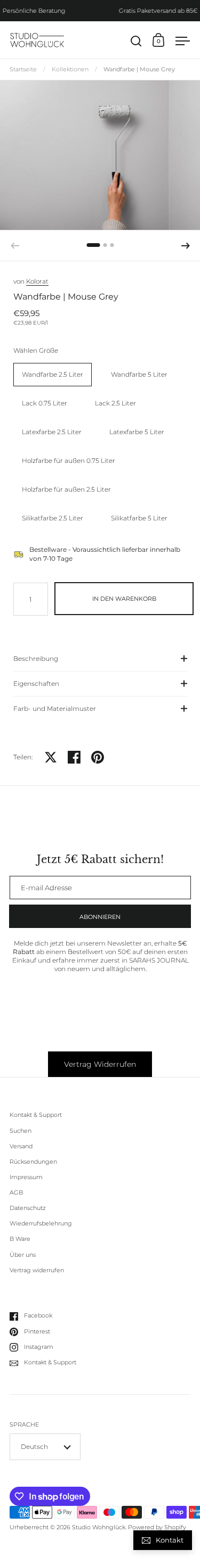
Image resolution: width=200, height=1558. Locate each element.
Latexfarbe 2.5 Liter (52, 432)
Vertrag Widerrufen (100, 1064)
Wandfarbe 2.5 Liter (52, 374)
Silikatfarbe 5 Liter (139, 518)
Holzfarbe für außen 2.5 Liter (66, 489)
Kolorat (37, 281)
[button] (93, 245)
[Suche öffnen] (136, 41)
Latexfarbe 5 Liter (136, 432)
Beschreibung (35, 658)
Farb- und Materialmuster (54, 708)
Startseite (23, 69)
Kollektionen (70, 69)
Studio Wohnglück (98, 1527)
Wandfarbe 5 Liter (139, 374)
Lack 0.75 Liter (44, 403)
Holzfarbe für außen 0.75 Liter (68, 461)
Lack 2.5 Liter (115, 403)
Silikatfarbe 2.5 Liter (52, 518)
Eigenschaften (36, 683)
